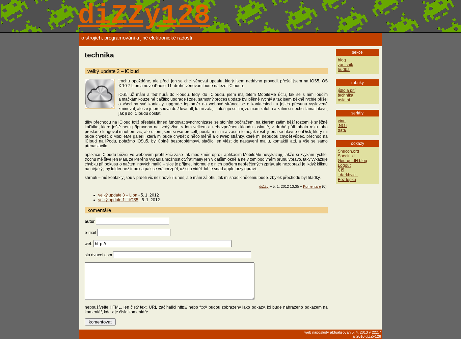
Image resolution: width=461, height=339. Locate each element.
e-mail (90, 232)
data (342, 130)
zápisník (345, 64)
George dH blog (352, 160)
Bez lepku (347, 179)
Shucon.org (348, 151)
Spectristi (346, 156)
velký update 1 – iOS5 (118, 200)
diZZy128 (144, 15)
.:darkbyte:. (348, 175)
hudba (344, 69)
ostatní (344, 100)
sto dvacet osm (98, 255)
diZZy (264, 186)
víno (342, 121)
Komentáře (312, 186)
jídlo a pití (346, 90)
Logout (344, 165)
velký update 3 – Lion (117, 195)
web (88, 243)
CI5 (341, 170)
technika (345, 95)
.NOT (342, 125)
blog (342, 60)
